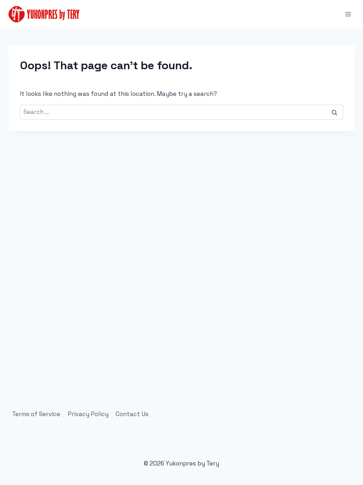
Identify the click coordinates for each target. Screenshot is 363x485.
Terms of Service (36, 414)
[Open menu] (347, 14)
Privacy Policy (88, 414)
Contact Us (132, 414)
